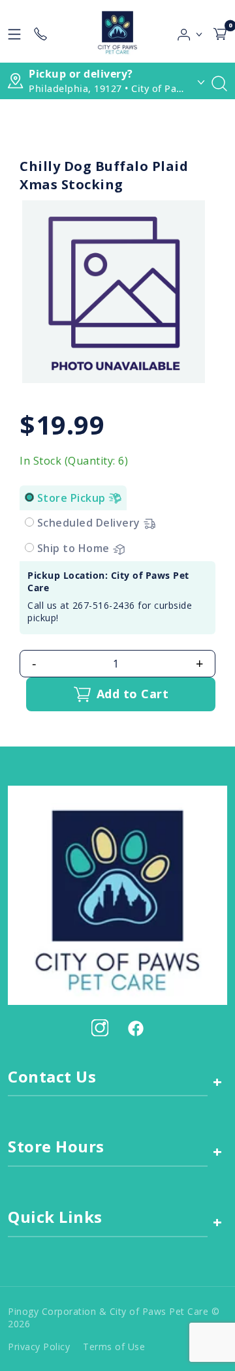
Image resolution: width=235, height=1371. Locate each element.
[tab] (29, 497)
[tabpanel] (117, 597)
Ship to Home (75, 548)
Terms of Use (114, 1346)
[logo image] (117, 31)
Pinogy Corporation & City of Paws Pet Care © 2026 (113, 1317)
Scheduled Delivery (90, 523)
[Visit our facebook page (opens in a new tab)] (135, 1027)
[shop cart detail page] (220, 31)
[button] (190, 31)
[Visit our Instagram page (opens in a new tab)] (99, 1027)
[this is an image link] (117, 894)
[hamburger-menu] (14, 31)
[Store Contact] (40, 31)
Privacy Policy (39, 1346)
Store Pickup (73, 498)
